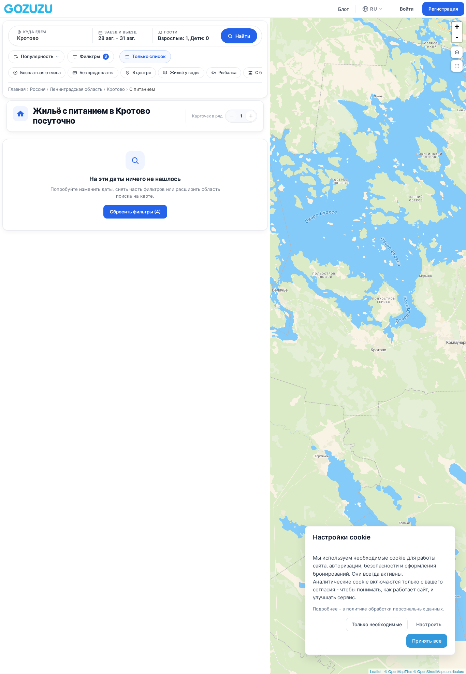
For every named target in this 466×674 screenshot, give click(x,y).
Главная (17, 89)
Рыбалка (227, 72)
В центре (141, 72)
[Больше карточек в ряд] (251, 116)
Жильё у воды (185, 72)
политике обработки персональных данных (394, 609)
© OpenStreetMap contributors (438, 671)
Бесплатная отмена (40, 72)
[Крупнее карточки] (232, 116)
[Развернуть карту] (457, 66)
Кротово (116, 89)
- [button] (457, 37)
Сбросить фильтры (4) (135, 211)
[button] (185, 35)
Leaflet (375, 671)
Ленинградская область (76, 89)
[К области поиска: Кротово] (457, 52)
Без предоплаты (96, 72)
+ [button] (457, 27)
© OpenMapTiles (398, 671)
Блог (343, 9)
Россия (37, 89)
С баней (263, 72)
